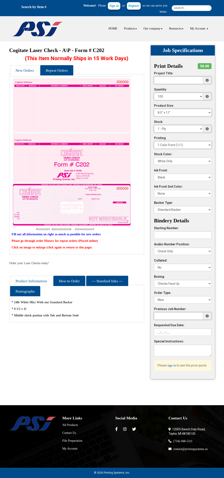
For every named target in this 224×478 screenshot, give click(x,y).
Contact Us (69, 432)
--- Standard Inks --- (107, 281)
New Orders (25, 70)
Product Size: (164, 105)
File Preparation (72, 440)
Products (129, 28)
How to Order (69, 281)
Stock (158, 122)
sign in (172, 365)
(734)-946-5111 (182, 441)
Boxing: (159, 276)
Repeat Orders (57, 70)
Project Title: (163, 73)
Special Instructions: (169, 341)
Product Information (31, 281)
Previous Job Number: (170, 309)
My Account (69, 448)
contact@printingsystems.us (190, 449)
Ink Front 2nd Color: (168, 186)
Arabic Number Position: (172, 244)
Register (133, 5)
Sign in (114, 5)
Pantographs (25, 291)
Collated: (160, 260)
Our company (152, 28)
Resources (175, 28)
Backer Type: (163, 202)
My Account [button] (198, 28)
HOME (112, 28)
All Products (70, 425)
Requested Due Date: (169, 325)
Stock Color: (163, 154)
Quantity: (160, 89)
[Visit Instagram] (125, 429)
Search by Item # (33, 7)
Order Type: (162, 293)
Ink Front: (161, 170)
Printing (160, 138)
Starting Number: (166, 228)
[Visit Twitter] (134, 429)
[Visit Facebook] (117, 429)
